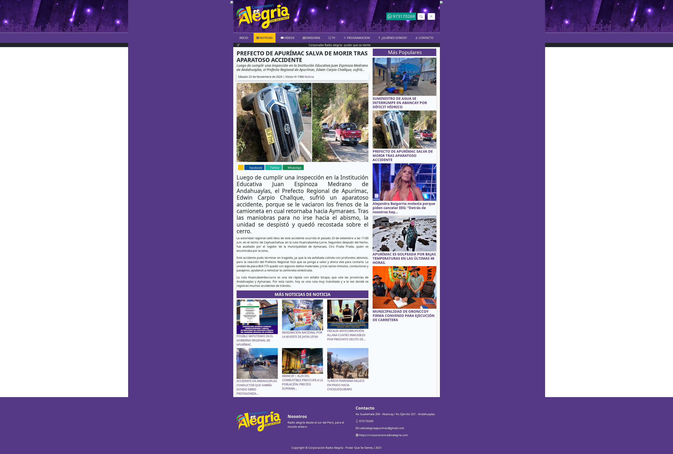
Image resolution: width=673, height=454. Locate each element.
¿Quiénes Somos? (394, 38)
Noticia (309, 77)
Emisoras (312, 38)
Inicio (243, 38)
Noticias (266, 38)
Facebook (255, 168)
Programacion (358, 38)
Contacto (426, 38)
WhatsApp (294, 168)
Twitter (275, 168)
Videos (289, 38)
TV (333, 38)
